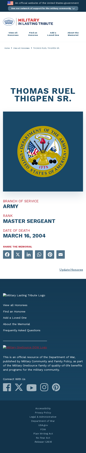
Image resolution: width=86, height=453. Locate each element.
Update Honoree (71, 269)
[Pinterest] (56, 387)
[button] (43, 8)
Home (7, 48)
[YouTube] (31, 387)
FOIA (43, 429)
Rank (8, 216)
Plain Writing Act (43, 433)
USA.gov (43, 425)
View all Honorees (13, 33)
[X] (19, 387)
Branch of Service (21, 201)
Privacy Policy (43, 412)
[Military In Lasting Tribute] (43, 22)
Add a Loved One (53, 33)
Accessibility (43, 408)
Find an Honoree (33, 33)
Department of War (43, 421)
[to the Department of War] (10, 3)
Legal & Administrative (43, 416)
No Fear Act (43, 437)
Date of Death (16, 230)
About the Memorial (73, 33)
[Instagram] (44, 387)
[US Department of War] (43, 348)
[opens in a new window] (7, 254)
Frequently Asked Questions (21, 330)
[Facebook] (7, 387)
